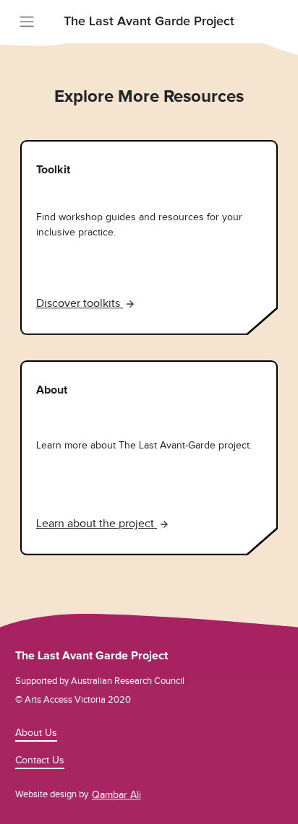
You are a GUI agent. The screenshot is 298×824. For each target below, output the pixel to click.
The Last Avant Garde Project (149, 21)
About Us (36, 732)
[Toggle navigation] (26, 21)
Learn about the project (96, 523)
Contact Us (39, 760)
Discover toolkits (79, 303)
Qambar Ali (116, 794)
